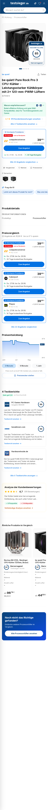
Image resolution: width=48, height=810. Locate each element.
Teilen (43, 74)
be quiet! (6, 74)
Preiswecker (37, 168)
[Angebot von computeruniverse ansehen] (24, 143)
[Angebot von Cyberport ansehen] (24, 283)
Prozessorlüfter (20, 17)
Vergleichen (10, 168)
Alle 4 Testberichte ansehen (23, 124)
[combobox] (24, 10)
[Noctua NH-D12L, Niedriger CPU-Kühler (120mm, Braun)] (16, 563)
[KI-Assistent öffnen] (35, 3)
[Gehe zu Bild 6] (28, 68)
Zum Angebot (24, 148)
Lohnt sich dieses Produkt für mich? (18, 192)
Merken (23, 168)
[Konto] (44, 3)
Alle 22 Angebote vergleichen (23, 162)
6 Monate (24, 366)
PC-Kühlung (7, 17)
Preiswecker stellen (25, 375)
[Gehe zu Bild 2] (23, 68)
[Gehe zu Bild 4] (25, 68)
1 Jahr (39, 366)
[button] (24, 349)
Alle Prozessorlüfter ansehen (24, 633)
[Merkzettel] (40, 3)
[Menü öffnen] (4, 3)
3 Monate (9, 366)
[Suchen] (44, 10)
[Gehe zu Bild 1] (20, 68)
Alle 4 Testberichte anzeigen (22, 476)
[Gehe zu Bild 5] (26, 68)
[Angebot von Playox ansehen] (24, 310)
